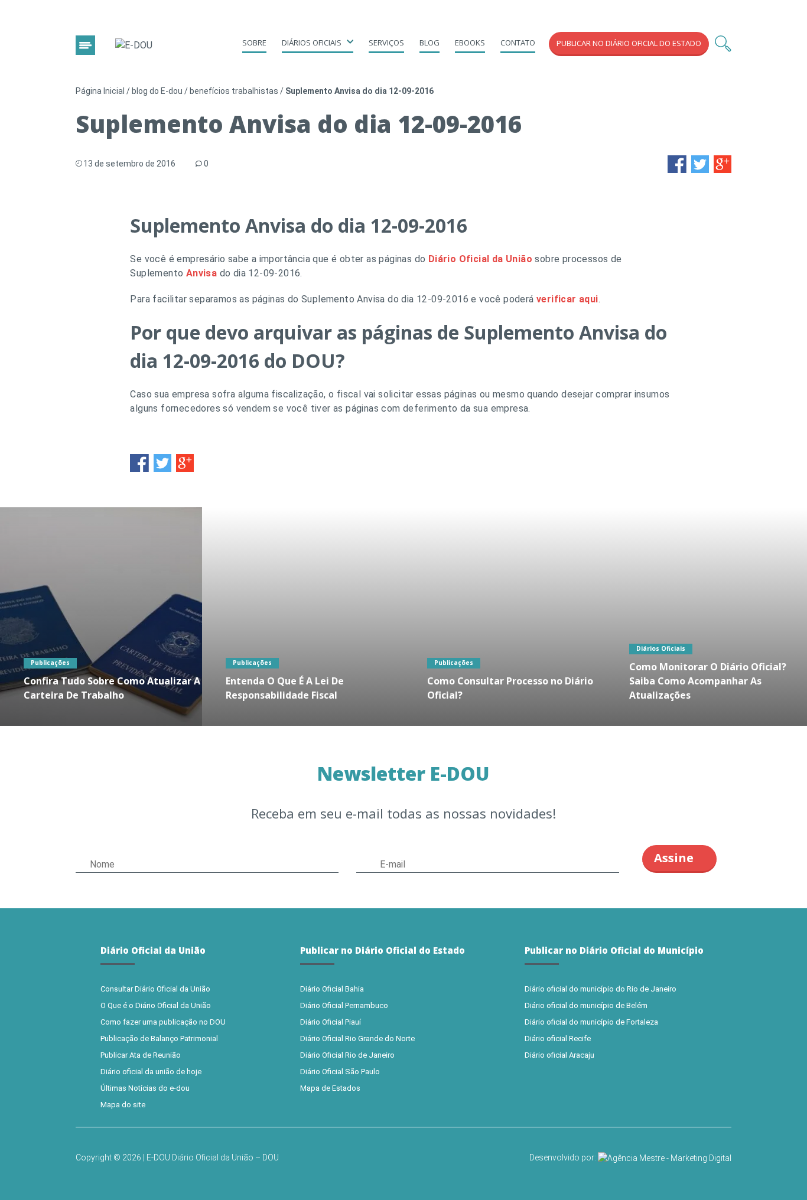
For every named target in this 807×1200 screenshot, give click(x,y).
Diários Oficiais (660, 648)
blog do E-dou (157, 91)
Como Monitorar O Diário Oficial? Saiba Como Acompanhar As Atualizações (707, 681)
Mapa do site (122, 1104)
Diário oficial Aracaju (559, 1055)
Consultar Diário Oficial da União (155, 988)
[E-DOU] (133, 45)
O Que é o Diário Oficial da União (155, 1005)
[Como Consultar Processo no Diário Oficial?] (504, 616)
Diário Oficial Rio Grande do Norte (357, 1038)
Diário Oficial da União (480, 259)
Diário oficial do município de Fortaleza (591, 1022)
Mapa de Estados (330, 1088)
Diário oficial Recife (558, 1038)
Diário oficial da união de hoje (150, 1071)
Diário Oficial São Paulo (340, 1071)
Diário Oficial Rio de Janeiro (347, 1055)
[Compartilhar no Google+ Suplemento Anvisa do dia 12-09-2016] (722, 163)
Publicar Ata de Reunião (140, 1055)
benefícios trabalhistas (234, 91)
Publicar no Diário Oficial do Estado (629, 43)
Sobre (254, 42)
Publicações (50, 662)
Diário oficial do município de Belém (586, 1005)
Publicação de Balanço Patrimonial (159, 1038)
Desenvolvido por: (563, 1157)
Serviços (386, 42)
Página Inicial (100, 91)
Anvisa (201, 273)
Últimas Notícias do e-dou (145, 1088)
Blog (429, 42)
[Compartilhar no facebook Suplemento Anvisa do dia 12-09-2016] (677, 163)
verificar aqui (567, 299)
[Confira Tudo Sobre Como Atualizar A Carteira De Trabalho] (101, 616)
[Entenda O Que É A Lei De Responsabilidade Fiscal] (303, 616)
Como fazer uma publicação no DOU (163, 1022)
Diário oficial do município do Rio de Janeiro (600, 988)
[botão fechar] (85, 45)
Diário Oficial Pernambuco (344, 1005)
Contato (517, 42)
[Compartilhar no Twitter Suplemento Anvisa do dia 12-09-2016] (700, 163)
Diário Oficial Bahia (332, 988)
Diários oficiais (311, 42)
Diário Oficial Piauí (330, 1022)
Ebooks (470, 42)
